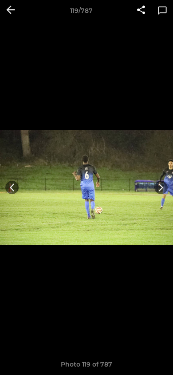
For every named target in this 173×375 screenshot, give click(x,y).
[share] (141, 10)
